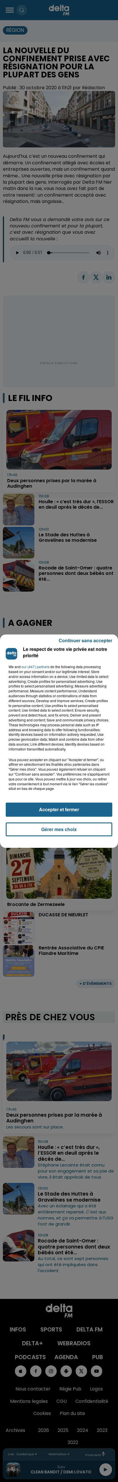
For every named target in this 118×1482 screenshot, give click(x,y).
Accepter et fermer (59, 809)
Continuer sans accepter (85, 640)
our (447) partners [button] (35, 666)
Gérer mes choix (59, 829)
